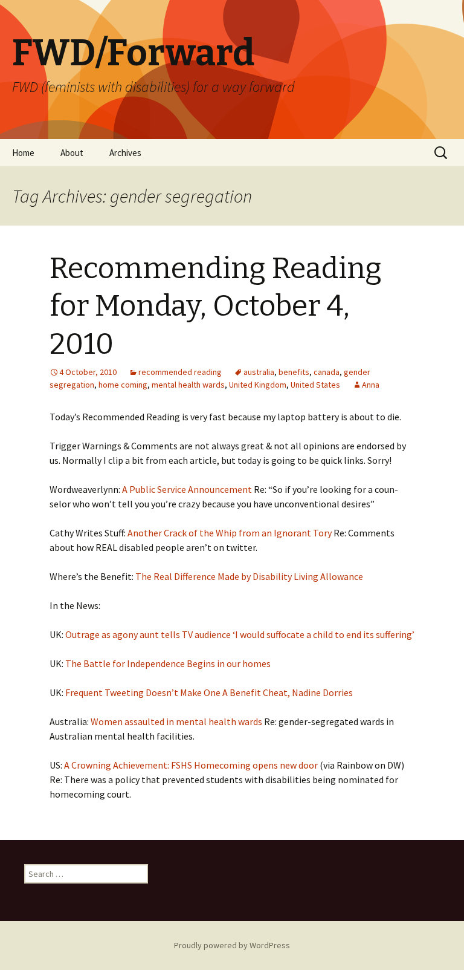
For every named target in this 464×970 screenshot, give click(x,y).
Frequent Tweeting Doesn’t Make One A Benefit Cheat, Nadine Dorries (209, 692)
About (71, 152)
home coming (122, 384)
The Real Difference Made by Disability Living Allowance (249, 576)
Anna (370, 384)
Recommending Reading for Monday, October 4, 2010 (216, 306)
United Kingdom (257, 384)
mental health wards (188, 384)
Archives (125, 152)
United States (315, 384)
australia (258, 371)
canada (327, 371)
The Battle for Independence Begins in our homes (168, 663)
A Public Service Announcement (187, 489)
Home (23, 152)
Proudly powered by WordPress (232, 945)
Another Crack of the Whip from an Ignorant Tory (229, 533)
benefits (294, 371)
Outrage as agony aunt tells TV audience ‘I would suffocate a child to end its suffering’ (239, 634)
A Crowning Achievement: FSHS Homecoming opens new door (191, 765)
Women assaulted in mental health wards (176, 721)
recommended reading (180, 371)
